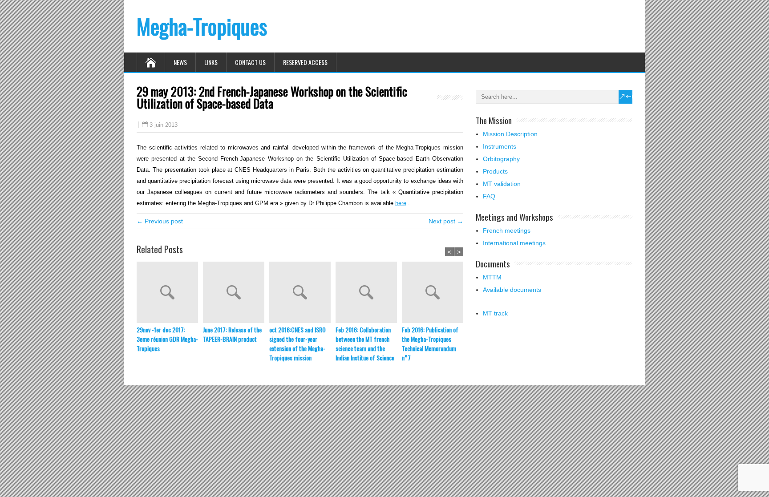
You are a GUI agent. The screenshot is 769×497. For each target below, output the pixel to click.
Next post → (446, 221)
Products (495, 171)
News (180, 62)
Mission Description (510, 133)
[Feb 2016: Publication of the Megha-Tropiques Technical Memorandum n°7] (435, 293)
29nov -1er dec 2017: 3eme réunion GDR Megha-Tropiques (167, 339)
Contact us (250, 62)
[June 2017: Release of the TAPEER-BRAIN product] (236, 293)
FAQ (489, 196)
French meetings (506, 230)
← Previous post (160, 221)
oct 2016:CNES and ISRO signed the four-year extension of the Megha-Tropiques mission (297, 343)
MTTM (492, 277)
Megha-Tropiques (202, 26)
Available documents (512, 289)
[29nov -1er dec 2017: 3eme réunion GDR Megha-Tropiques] (170, 293)
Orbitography (501, 158)
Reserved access (305, 62)
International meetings (514, 242)
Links (211, 62)
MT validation (502, 183)
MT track (495, 313)
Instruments (499, 146)
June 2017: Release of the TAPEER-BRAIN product (232, 334)
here (400, 203)
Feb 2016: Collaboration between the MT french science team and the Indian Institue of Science (365, 343)
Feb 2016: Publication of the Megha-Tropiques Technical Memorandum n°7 (430, 343)
